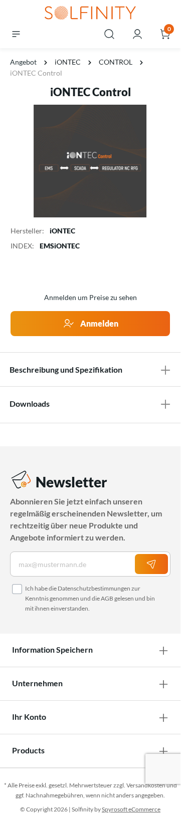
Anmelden (98, 323)
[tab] (90, 370)
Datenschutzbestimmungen (94, 588)
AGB (107, 598)
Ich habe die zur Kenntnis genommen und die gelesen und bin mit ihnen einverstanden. (90, 598)
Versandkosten (145, 785)
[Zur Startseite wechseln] (90, 13)
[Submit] (151, 564)
